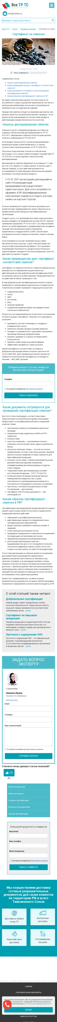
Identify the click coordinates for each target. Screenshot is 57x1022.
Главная (28, 986)
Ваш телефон (15, 841)
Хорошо (28, 1009)
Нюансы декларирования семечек (22, 82)
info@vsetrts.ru (15, 13)
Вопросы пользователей (19, 807)
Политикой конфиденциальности (39, 1004)
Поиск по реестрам (16, 786)
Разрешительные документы (28, 992)
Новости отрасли (15, 793)
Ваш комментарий (13, 725)
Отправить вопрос (28, 755)
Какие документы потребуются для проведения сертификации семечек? (28, 92)
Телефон (8, 379)
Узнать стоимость (28, 867)
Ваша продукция (16, 851)
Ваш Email (13, 831)
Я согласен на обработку (25, 389)
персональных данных (34, 389)
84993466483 (12, 700)
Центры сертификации (18, 813)
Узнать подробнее (28, 395)
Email (7, 703)
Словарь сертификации (18, 800)
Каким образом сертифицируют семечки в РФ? (27, 96)
